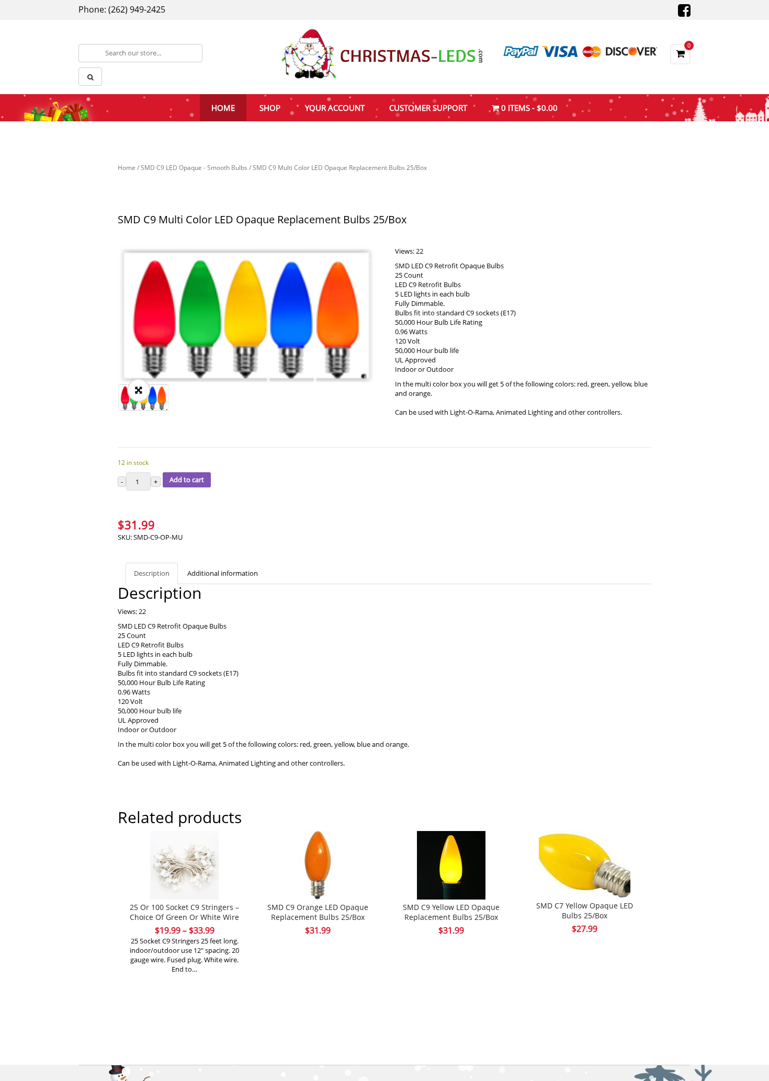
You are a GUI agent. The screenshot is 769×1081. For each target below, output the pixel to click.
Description (151, 573)
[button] (138, 390)
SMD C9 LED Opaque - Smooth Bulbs (194, 167)
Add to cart (186, 479)
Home (126, 167)
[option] (246, 314)
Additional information (222, 573)
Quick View (184, 845)
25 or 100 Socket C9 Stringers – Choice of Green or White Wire (184, 912)
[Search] (90, 76)
